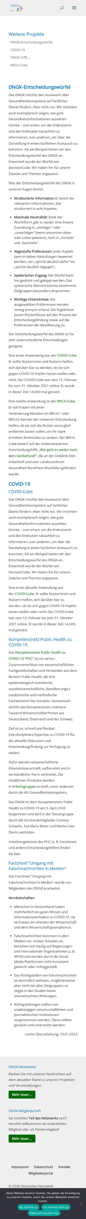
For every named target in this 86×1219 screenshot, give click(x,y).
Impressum (20, 1167)
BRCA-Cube (19, 65)
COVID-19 (18, 50)
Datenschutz (43, 1167)
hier (17, 853)
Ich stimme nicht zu (56, 1207)
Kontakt (64, 1167)
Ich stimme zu (28, 1207)
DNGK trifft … (21, 57)
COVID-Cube (67, 355)
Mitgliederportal (41, 1173)
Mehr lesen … (22, 1094)
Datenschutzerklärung (44, 1213)
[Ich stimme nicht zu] (81, 1204)
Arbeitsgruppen (24, 786)
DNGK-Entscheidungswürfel (31, 42)
